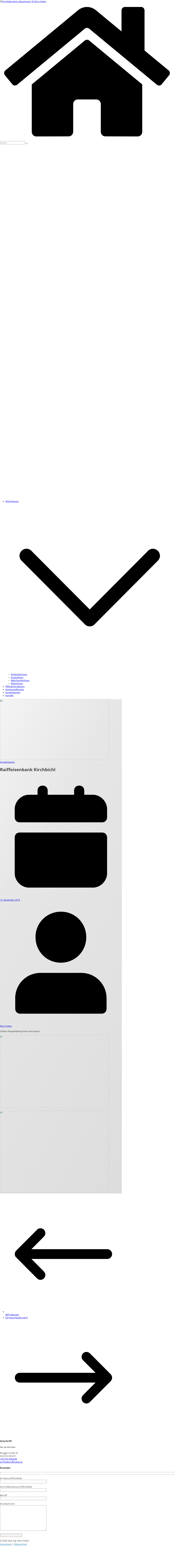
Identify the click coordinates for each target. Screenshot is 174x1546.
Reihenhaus (17, 683)
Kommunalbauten (14, 689)
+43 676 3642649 (8, 1458)
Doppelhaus (17, 677)
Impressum (6, 1544)
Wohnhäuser (12, 501)
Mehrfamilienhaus (20, 680)
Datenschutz (20, 1544)
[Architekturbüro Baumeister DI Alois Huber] (87, 139)
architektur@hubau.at (11, 1461)
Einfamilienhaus (19, 674)
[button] (89, 671)
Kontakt (9, 695)
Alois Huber (6, 1026)
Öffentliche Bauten (15, 686)
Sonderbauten (12, 692)
